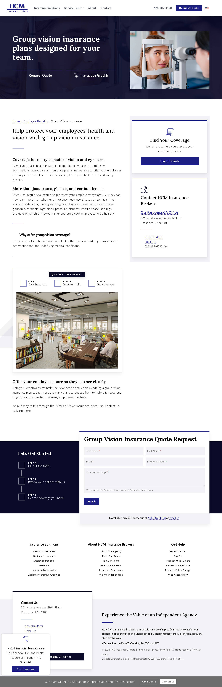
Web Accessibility (178, 574)
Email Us (150, 242)
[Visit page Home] (17, 8)
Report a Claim (178, 551)
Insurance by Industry (44, 569)
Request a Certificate (178, 565)
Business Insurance (44, 555)
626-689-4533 (154, 237)
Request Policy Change (178, 569)
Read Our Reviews (111, 565)
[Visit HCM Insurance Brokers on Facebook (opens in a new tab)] (24, 644)
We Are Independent (111, 574)
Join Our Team (111, 560)
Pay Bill (178, 555)
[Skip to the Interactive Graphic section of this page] (91, 75)
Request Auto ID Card (178, 560)
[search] (214, 7)
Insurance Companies (111, 569)
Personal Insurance (44, 551)
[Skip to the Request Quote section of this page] (37, 75)
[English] (206, 8)
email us (174, 517)
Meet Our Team (111, 555)
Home (16, 121)
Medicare (44, 565)
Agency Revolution (160, 649)
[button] (170, 161)
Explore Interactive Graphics (44, 574)
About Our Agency (111, 551)
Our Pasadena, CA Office (159, 212)
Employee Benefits (35, 121)
